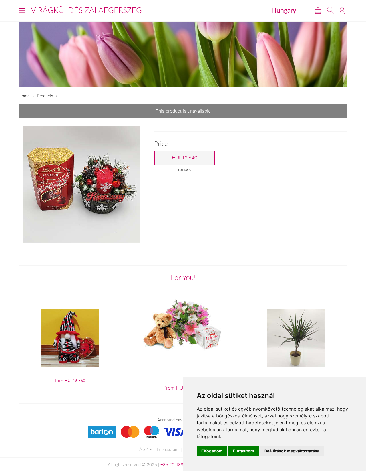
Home (24, 95)
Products (45, 95)
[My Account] (342, 10)
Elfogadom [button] (212, 450)
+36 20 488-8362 (177, 464)
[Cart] (318, 10)
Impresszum (167, 449)
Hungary (283, 10)
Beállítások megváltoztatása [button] (291, 450)
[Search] (330, 10)
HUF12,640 (184, 158)
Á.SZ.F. (145, 449)
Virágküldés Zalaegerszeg (86, 10)
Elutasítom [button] (243, 450)
